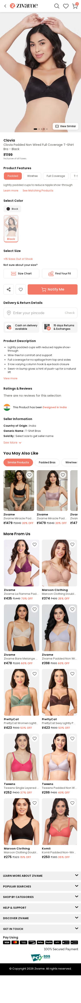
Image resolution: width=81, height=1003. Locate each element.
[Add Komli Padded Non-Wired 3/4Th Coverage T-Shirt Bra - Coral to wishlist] (72, 803)
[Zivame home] (24, 6)
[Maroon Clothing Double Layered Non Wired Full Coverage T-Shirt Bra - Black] (21, 821)
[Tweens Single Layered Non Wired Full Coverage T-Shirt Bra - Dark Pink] (21, 757)
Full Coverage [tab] (56, 176)
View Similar (68, 126)
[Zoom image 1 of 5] (40, 72)
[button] (5, 6)
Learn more (10, 190)
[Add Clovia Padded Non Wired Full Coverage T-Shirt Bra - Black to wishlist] (21, 289)
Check (70, 313)
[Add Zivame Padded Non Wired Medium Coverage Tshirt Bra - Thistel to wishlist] (72, 609)
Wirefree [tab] (32, 176)
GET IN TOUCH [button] (14, 929)
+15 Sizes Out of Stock (18, 259)
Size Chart (25, 273)
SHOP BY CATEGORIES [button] (19, 897)
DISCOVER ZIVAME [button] (17, 918)
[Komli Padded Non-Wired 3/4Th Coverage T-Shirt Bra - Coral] (59, 821)
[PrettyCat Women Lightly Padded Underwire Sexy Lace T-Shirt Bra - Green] (21, 692)
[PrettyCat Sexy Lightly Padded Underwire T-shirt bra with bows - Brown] (59, 692)
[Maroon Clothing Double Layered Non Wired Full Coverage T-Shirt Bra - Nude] (59, 563)
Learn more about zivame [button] (23, 876)
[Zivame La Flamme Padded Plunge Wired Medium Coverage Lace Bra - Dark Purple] (21, 563)
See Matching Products (38, 190)
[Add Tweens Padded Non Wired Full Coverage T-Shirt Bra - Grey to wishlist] (72, 738)
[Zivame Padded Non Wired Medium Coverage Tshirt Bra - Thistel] (59, 627)
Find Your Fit (63, 273)
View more (10, 378)
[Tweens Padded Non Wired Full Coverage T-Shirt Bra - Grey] (59, 757)
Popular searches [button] (18, 886)
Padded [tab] (13, 176)
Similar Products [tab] (18, 462)
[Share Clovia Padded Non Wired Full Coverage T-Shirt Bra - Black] (8, 289)
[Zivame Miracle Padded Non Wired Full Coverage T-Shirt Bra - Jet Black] (18, 490)
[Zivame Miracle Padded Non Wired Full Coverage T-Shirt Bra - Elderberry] (52, 490)
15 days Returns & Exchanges (64, 327)
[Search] (56, 6)
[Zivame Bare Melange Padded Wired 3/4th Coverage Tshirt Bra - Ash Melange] (21, 627)
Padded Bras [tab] (47, 462)
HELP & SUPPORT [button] (15, 908)
